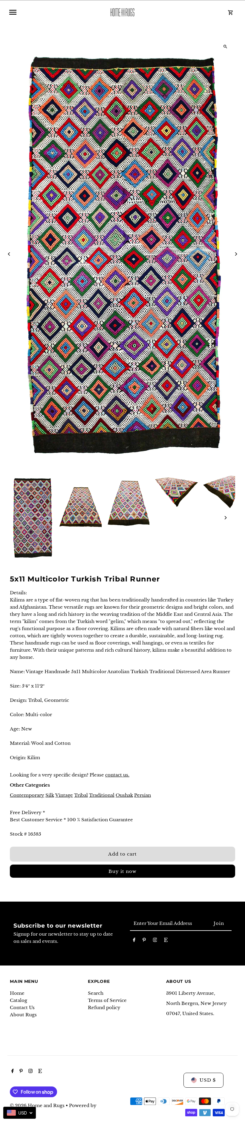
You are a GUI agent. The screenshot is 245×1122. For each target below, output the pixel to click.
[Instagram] (155, 941)
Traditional (101, 795)
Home (17, 993)
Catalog (18, 1000)
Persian (142, 795)
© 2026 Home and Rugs (38, 1105)
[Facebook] (134, 941)
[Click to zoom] (225, 46)
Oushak (124, 795)
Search (95, 993)
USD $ (208, 1080)
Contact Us (22, 1007)
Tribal (81, 795)
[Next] (236, 254)
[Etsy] (166, 941)
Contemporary (27, 795)
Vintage (64, 795)
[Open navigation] (54, 12)
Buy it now (122, 871)
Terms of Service (107, 1000)
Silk (49, 795)
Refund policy (104, 1007)
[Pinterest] (144, 941)
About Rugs (23, 1014)
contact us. (117, 775)
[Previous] (9, 254)
